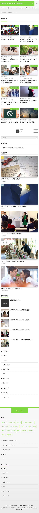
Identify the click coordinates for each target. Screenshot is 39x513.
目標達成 (31, 430)
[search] (36, 137)
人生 (22, 426)
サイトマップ (6, 450)
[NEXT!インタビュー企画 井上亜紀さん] (5, 333)
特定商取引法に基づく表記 (10, 440)
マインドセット (33, 56)
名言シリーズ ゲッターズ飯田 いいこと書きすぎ (28, 40)
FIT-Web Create (26, 507)
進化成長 (9, 434)
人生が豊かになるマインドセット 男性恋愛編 (28, 82)
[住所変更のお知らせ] (5, 303)
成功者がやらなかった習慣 (9, 122)
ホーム (2, 8)
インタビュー (11, 422)
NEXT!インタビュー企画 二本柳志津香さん (12, 261)
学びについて (33, 46)
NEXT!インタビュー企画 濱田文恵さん (20, 310)
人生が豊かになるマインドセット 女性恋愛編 (9, 82)
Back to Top (19, 411)
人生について (19, 8)
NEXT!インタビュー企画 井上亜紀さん (11, 233)
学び (13, 430)
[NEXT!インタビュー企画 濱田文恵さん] (5, 313)
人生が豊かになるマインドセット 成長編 (28, 60)
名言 (17, 26)
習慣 (30, 98)
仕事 (11, 56)
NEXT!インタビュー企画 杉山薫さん (10, 179)
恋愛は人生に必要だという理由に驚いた (13, 147)
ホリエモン (5, 426)
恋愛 (12, 78)
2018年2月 (6, 397)
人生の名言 (28, 426)
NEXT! (4, 181)
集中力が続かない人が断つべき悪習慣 (28, 101)
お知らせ (5, 360)
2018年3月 (6, 392)
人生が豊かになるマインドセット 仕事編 (9, 103)
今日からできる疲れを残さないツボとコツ (9, 60)
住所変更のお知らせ (15, 300)
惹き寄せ (24, 430)
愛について (28, 8)
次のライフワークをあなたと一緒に (24, 505)
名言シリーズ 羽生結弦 (8, 39)
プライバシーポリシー (9, 445)
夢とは (8, 430)
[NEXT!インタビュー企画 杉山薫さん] (5, 323)
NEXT (35, 131)
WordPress (19, 509)
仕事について (10, 8)
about (35, 8)
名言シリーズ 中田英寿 (27, 122)
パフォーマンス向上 (28, 422)
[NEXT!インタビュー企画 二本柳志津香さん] (5, 343)
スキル (18, 422)
